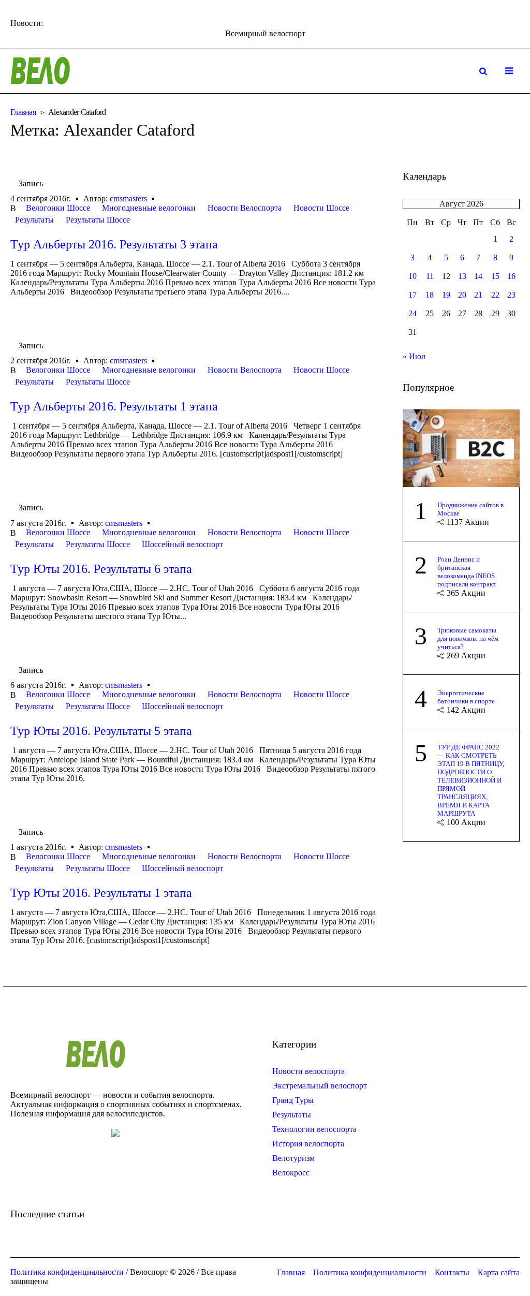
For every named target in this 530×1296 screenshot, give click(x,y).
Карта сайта (499, 1272)
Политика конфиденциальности (369, 1272)
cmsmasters (128, 198)
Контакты (452, 1272)
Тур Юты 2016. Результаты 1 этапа (101, 893)
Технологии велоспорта (314, 1129)
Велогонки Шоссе (58, 207)
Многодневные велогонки (149, 207)
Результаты (34, 219)
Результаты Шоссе (98, 219)
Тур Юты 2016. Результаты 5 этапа (101, 731)
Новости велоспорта (308, 1071)
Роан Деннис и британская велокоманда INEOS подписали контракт (466, 571)
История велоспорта (308, 1143)
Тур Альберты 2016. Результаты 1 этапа (114, 406)
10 (412, 276)
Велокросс (291, 1172)
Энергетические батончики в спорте (466, 697)
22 (495, 294)
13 (462, 276)
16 (511, 276)
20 (462, 294)
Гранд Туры (293, 1100)
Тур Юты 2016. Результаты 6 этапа (101, 569)
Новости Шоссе (321, 207)
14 (478, 276)
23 (511, 294)
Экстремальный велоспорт (319, 1085)
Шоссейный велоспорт (182, 544)
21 (478, 294)
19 (446, 294)
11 (430, 276)
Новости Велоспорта (245, 207)
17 (412, 294)
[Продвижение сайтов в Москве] (461, 447)
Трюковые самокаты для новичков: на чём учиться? (467, 638)
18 (429, 294)
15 (495, 276)
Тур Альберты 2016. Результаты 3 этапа (114, 244)
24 (412, 313)
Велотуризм (293, 1158)
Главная (23, 112)
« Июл (414, 356)
